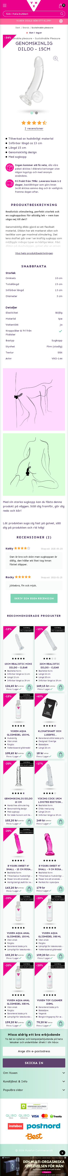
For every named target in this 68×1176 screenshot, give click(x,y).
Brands (26, 28)
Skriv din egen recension (34, 598)
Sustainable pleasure (42, 28)
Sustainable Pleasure (47, 38)
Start (18, 28)
